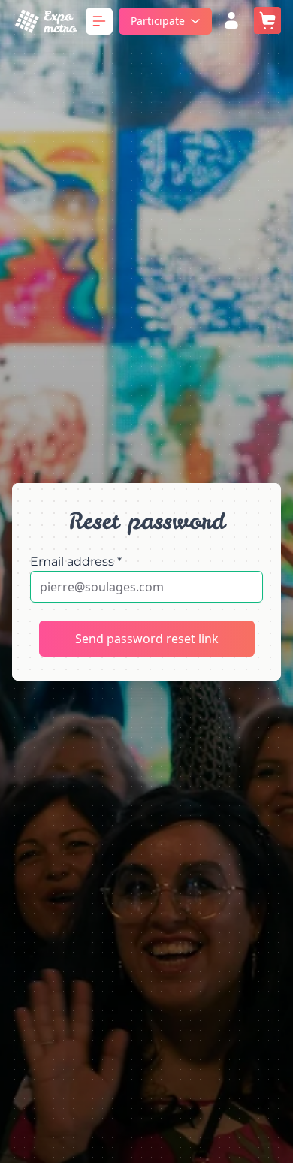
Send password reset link (147, 638)
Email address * (76, 561)
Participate (158, 21)
